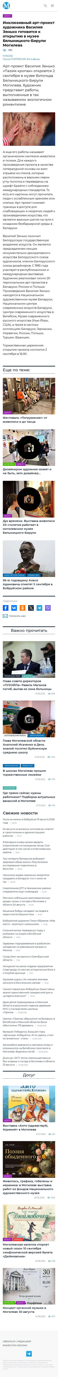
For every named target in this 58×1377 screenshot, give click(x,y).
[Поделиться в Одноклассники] (22, 608)
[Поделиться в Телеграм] (39, 608)
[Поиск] (45, 5)
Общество (33, 575)
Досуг (7, 16)
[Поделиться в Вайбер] (48, 608)
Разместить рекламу (15, 1345)
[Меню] (52, 5)
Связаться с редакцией (17, 1341)
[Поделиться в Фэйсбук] (5, 608)
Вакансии (9, 788)
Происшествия (12, 676)
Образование (37, 735)
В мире (27, 676)
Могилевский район (15, 735)
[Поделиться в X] (31, 608)
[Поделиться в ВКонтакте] (14, 608)
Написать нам (17, 616)
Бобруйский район (14, 575)
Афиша (18, 1239)
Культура (9, 464)
